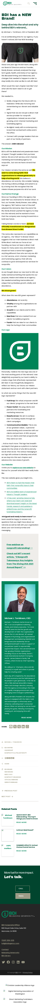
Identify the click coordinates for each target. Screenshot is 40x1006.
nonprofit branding (13, 777)
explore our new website (23, 467)
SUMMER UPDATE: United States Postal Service (27, 846)
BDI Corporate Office (11, 925)
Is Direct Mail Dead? (25, 830)
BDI (16, 972)
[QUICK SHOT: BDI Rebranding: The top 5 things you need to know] (8, 820)
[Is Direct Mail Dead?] (8, 835)
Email (21, 896)
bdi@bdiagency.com (10, 943)
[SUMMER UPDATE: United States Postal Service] (8, 850)
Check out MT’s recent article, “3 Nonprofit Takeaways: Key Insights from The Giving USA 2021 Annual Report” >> (20, 560)
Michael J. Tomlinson (13, 742)
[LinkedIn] (11, 758)
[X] (7, 758)
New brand (9, 772)
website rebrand (11, 782)
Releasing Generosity (10, 952)
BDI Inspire (9, 748)
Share (7, 764)
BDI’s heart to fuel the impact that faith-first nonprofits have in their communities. (20, 485)
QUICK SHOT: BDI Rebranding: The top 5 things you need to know (27, 817)
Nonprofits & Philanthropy (16, 753)
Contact (5, 949)
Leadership (9, 750)
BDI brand (8, 769)
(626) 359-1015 (8, 940)
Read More (26, 717)
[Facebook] (5, 758)
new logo (8, 774)
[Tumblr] (9, 758)
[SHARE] (13, 758)
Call (21, 888)
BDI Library (6, 956)
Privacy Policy (28, 972)
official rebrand (11, 780)
